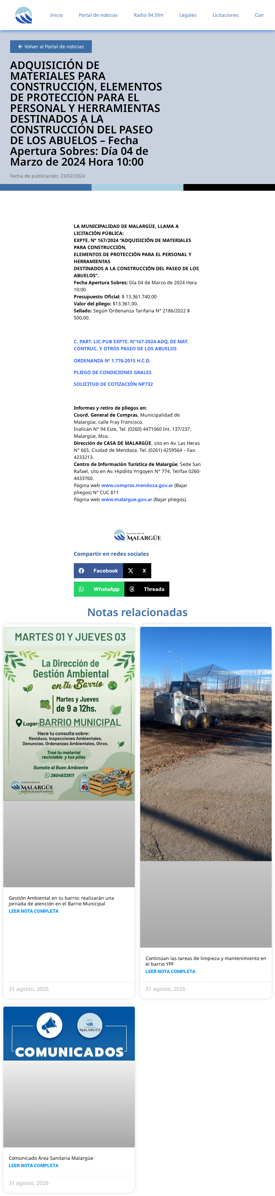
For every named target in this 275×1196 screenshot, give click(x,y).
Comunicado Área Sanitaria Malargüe (51, 1158)
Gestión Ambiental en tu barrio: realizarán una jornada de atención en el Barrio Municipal (61, 901)
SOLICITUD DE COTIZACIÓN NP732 (113, 384)
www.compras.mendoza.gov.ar (137, 485)
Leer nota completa (33, 911)
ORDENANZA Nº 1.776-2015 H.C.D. (112, 360)
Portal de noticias (98, 15)
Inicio (56, 15)
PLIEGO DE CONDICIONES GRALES (113, 372)
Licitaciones (226, 15)
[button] (98, 570)
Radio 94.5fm (148, 15)
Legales (188, 15)
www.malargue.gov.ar (126, 499)
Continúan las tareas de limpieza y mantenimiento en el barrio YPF (206, 961)
